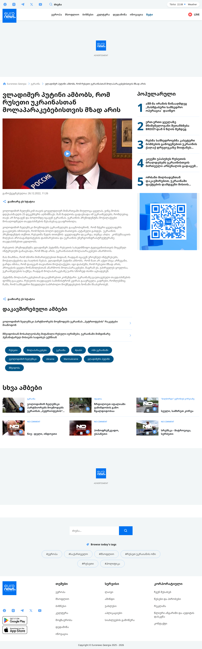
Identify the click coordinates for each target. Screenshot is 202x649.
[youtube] (40, 4)
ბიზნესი (61, 606)
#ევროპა (52, 554)
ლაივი (109, 592)
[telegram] (22, 4)
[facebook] (5, 4)
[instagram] (13, 4)
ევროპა (60, 592)
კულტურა (62, 613)
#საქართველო (78, 554)
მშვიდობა (14, 367)
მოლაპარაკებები (37, 350)
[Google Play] (15, 620)
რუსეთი (13, 350)
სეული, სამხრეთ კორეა (177, 411)
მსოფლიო (62, 599)
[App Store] (15, 630)
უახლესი (110, 606)
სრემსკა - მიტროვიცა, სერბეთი (176, 432)
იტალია (98, 399)
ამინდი (109, 599)
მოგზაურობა (64, 620)
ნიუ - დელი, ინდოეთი (42, 434)
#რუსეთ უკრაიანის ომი (140, 554)
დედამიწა (62, 627)
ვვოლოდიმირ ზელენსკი (23, 358)
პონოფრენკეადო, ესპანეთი (106, 432)
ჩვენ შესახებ (162, 592)
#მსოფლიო (106, 554)
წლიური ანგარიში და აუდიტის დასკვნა (174, 614)
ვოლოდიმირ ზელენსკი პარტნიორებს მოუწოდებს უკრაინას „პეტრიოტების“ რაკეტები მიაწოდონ (45, 407)
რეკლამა (160, 606)
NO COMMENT (33, 421)
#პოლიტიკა (112, 563)
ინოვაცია (62, 634)
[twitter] (31, 4)
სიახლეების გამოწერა (120, 620)
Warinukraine (71, 358)
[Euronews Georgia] (9, 16)
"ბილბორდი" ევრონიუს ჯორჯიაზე (177, 399)
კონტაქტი (160, 623)
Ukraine (50, 358)
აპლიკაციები (113, 613)
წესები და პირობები (167, 599)
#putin (78, 350)
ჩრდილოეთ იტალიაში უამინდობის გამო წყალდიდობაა (109, 407)
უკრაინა (60, 350)
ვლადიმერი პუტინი (99, 358)
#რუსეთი (88, 563)
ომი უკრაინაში (100, 350)
